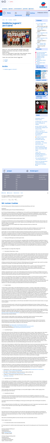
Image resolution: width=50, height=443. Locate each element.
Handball (5, 8)
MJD (5, 183)
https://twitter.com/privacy (8, 376)
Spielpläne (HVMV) (40, 56)
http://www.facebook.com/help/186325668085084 (13, 370)
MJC (5, 181)
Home (3, 19)
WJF (16, 189)
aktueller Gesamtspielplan (42, 55)
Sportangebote (18, 8)
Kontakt (32, 8)
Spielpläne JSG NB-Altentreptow (40, 58)
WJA (16, 179)
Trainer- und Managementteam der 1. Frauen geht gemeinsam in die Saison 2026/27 (41, 154)
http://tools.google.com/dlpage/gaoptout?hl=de (10, 312)
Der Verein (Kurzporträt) (41, 52)
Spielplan (6, 60)
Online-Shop (42, 177)
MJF (5, 187)
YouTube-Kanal (42, 179)
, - (41, 24)
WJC (6, 19)
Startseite (4, 192)
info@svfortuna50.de (8, 432)
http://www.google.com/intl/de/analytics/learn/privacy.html (23, 326)
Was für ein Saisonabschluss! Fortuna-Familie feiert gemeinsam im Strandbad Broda (41, 163)
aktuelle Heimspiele (41, 53)
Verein (11, 8)
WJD (17, 185)
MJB (5, 179)
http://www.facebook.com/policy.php (37, 369)
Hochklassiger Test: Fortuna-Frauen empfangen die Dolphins (41, 123)
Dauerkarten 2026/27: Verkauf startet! (39, 119)
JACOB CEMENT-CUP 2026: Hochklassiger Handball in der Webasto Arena (41, 128)
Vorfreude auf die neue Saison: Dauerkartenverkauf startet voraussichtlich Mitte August (41, 148)
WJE (16, 187)
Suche (22, 192)
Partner (26, 8)
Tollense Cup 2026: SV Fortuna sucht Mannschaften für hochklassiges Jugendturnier (41, 132)
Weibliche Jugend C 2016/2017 (10, 69)
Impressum (10, 192)
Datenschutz (17, 192)
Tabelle (5, 61)
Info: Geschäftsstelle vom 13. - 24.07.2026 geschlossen (41, 158)
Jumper (9, 171)
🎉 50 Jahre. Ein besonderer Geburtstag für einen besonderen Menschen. (41, 138)
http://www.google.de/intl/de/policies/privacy (22, 327)
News (9, 13)
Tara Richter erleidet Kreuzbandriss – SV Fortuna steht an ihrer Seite (41, 143)
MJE (5, 185)
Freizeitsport (30, 175)
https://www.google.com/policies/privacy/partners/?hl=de (14, 373)
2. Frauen (18, 177)
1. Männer (6, 175)
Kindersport (34, 171)
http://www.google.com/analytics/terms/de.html (18, 324)
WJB (17, 181)
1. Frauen (18, 175)
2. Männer (6, 177)
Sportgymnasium (43, 175)
